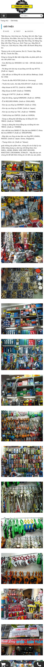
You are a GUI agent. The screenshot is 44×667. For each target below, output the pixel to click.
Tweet (17, 31)
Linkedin (29, 31)
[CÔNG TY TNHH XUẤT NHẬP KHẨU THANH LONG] (22, 13)
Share (6, 31)
